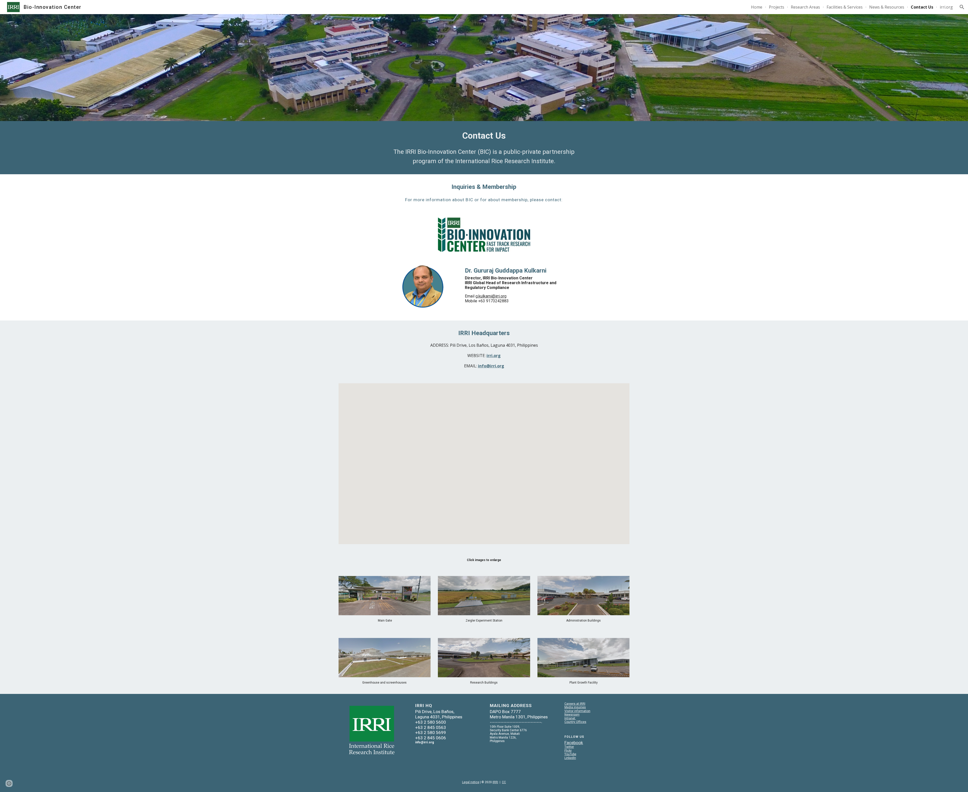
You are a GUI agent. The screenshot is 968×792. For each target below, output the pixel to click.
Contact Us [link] (922, 7)
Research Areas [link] (805, 7)
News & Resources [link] (886, 7)
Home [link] (756, 7)
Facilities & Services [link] (845, 7)
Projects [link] (776, 7)
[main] (484, 147)
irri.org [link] (946, 7)
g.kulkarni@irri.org (490, 296)
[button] (962, 7)
